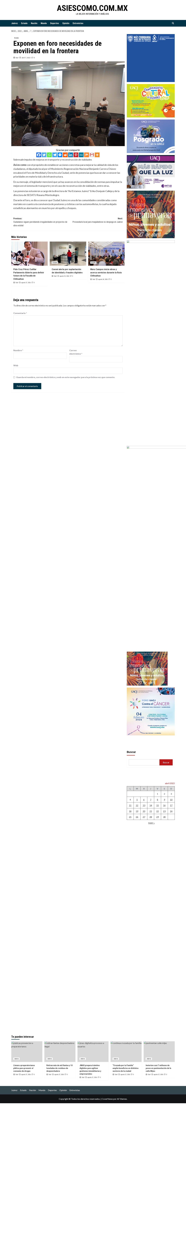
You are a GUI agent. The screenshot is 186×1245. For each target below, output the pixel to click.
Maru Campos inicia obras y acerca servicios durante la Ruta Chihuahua (106, 272)
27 (144, 817)
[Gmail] (91, 154)
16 (164, 805)
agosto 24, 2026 (103, 279)
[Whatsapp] (49, 154)
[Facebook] (38, 154)
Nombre (18, 350)
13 (144, 805)
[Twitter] (44, 154)
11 (130, 805)
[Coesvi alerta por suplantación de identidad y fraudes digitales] (68, 254)
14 (151, 805)
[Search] (173, 23)
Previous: (40, 222)
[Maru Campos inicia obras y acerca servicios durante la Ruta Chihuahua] (106, 254)
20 (144, 811)
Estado (24, 23)
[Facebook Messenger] (60, 154)
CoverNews (107, 1099)
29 (157, 817)
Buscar (131, 751)
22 (157, 811)
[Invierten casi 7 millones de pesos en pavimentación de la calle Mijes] (159, 1051)
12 (137, 805)
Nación (34, 23)
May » (151, 823)
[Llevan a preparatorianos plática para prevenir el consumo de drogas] (26, 1051)
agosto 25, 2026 (64, 276)
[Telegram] (54, 154)
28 (151, 817)
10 (171, 799)
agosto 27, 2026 (26, 283)
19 (137, 811)
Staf (17, 58)
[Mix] (86, 154)
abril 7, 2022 (26, 58)
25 (130, 817)
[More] (97, 154)
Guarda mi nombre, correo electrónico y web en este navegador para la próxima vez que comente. (65, 377)
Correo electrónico (75, 352)
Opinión (65, 23)
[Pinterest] (76, 154)
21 (151, 811)
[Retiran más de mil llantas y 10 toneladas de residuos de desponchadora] (59, 1051)
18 (130, 811)
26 (137, 817)
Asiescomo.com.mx (92, 8)
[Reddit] (65, 154)
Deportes (54, 23)
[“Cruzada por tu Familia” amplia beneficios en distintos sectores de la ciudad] (126, 1051)
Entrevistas (78, 23)
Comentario (20, 313)
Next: (97, 220)
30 (164, 817)
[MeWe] (81, 154)
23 (164, 811)
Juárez (14, 23)
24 (171, 811)
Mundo (44, 23)
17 (171, 805)
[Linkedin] (70, 154)
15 (157, 805)
